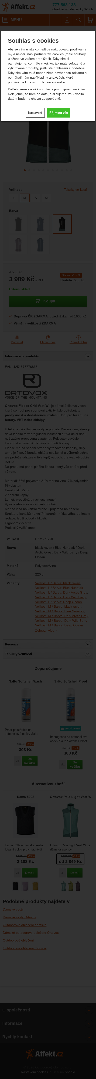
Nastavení (35, 112)
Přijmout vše (58, 112)
